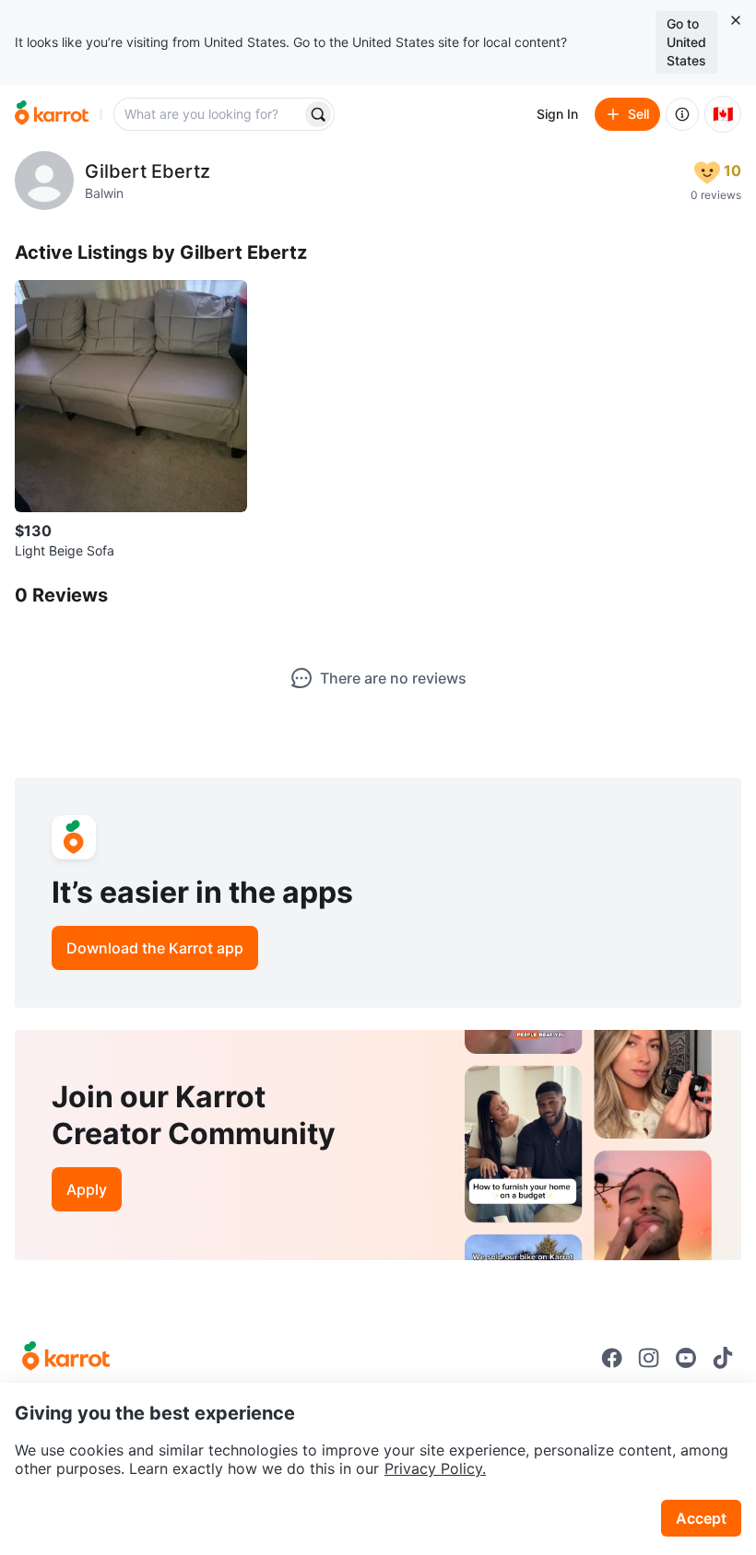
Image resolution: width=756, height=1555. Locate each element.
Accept (701, 1518)
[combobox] (209, 114)
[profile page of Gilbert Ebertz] (44, 180)
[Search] (318, 114)
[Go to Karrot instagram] (649, 1358)
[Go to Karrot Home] (66, 1357)
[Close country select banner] (736, 20)
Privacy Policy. (435, 1468)
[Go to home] (52, 114)
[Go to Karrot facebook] (612, 1358)
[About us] (682, 114)
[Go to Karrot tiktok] (723, 1358)
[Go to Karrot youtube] (686, 1358)
